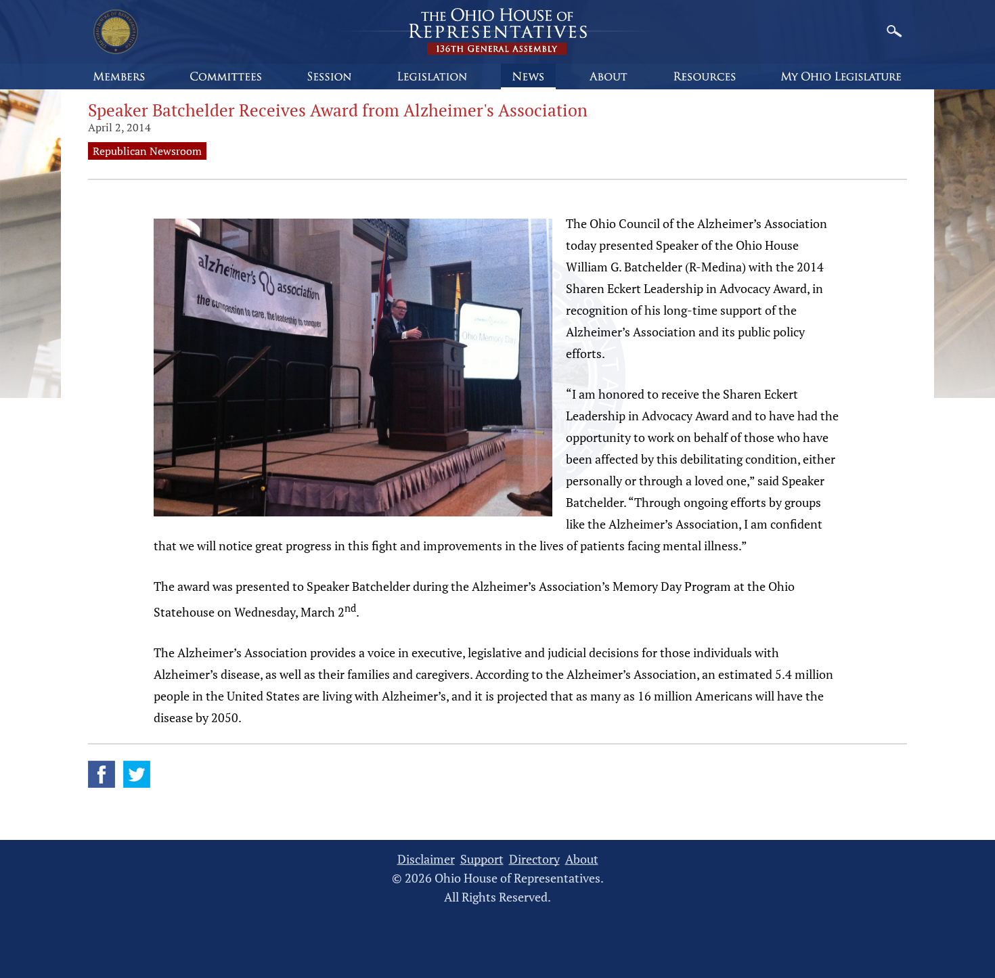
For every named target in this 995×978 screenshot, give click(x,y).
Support (482, 859)
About (581, 859)
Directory (534, 859)
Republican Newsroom (147, 150)
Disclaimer (426, 859)
